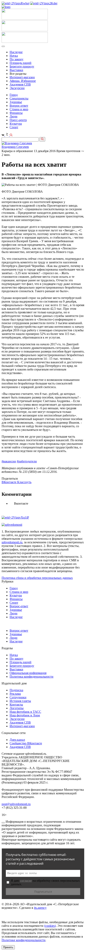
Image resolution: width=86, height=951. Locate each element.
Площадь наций (20, 63)
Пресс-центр (18, 120)
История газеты (20, 701)
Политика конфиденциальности (31, 676)
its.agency (40, 907)
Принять (8, 947)
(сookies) (50, 925)
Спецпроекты (19, 98)
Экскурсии (17, 88)
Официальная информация (28, 673)
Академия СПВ (20, 84)
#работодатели (27, 461)
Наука (14, 55)
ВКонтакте (9, 482)
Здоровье (16, 102)
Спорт (14, 127)
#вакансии (9, 461)
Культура (16, 123)
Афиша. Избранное (23, 81)
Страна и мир (19, 109)
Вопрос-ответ (19, 105)
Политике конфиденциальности (23, 940)
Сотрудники (18, 697)
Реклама (15, 693)
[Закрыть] (3, 822)
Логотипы (17, 708)
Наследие (16, 52)
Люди (13, 116)
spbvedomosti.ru (12, 542)
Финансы (16, 113)
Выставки (16, 70)
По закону (16, 59)
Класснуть (24, 482)
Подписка (16, 690)
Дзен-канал (17, 739)
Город (14, 95)
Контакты (16, 704)
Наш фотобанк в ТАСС (25, 711)
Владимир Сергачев (15, 146)
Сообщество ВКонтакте (26, 743)
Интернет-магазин (22, 77)
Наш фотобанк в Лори (25, 715)
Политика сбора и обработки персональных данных (37, 578)
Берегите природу (22, 66)
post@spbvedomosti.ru (16, 804)
